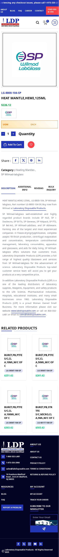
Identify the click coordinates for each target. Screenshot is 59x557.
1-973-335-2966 (13, 462)
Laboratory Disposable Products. (29, 208)
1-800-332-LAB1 (13, 456)
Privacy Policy (37, 463)
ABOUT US (4, 10)
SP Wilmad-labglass (12, 174)
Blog (3, 494)
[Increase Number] (13, 134)
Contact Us (36, 457)
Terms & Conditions (40, 469)
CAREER (28, 10)
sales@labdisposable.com (33, 314)
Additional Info (24, 188)
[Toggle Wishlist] (31, 144)
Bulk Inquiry (51, 188)
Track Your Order (39, 499)
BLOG (12, 10)
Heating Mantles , (26, 170)
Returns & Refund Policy (43, 474)
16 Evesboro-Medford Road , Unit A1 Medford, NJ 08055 (16, 476)
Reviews (38, 188)
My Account (36, 494)
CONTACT (39, 10)
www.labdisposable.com (23, 310)
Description (8, 188)
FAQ (20, 10)
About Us (34, 451)
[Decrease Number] (3, 134)
